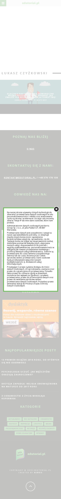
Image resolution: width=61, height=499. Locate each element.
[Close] (56, 209)
